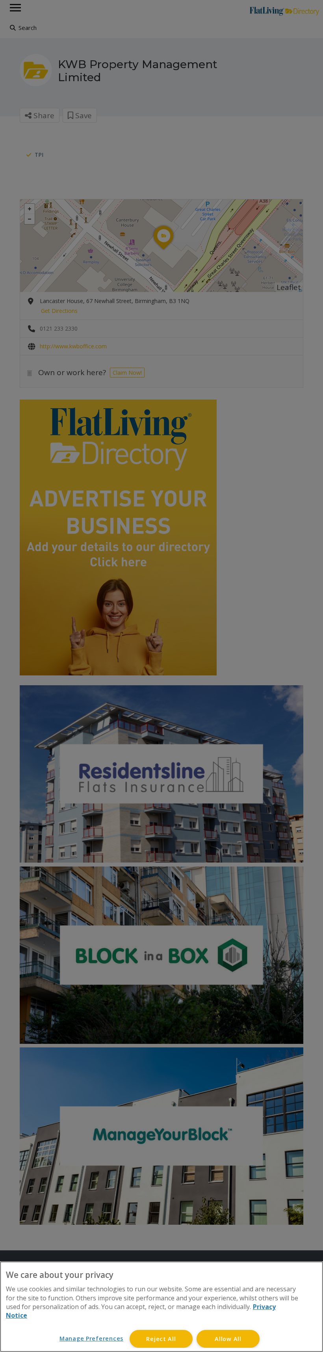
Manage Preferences (91, 1338)
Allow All (228, 1339)
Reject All (161, 1339)
